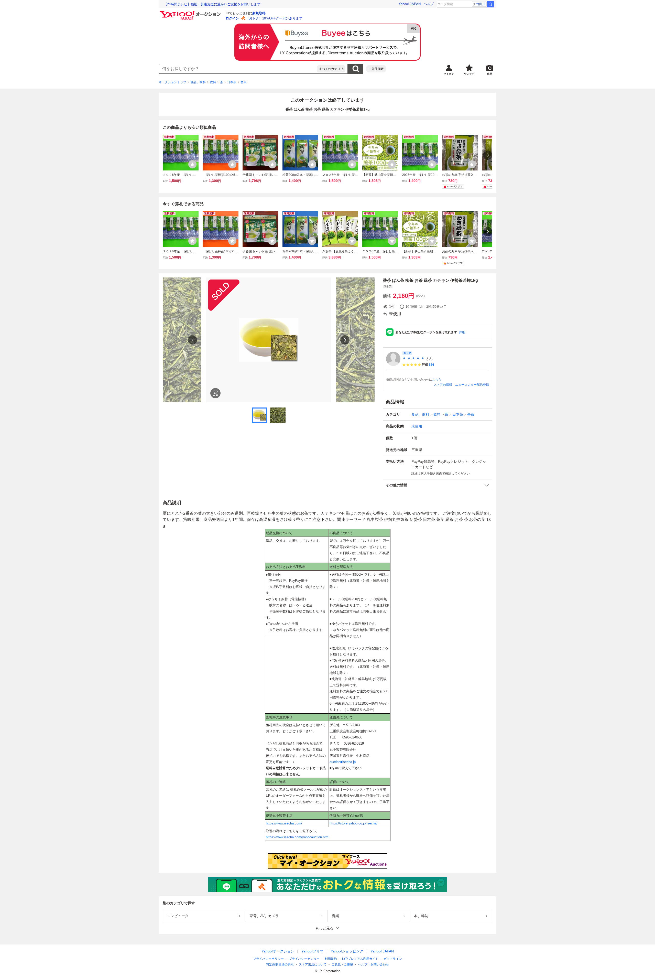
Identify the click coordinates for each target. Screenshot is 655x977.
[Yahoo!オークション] (191, 12)
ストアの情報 (443, 384)
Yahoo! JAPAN (410, 4)
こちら (436, 379)
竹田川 (480, 4)
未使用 (416, 426)
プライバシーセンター (304, 959)
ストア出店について (312, 964)
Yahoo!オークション (277, 951)
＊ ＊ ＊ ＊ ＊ (413, 359)
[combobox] (238, 68)
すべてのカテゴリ (331, 69)
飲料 (213, 82)
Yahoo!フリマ (312, 951)
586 (431, 365)
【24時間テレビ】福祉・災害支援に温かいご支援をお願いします (212, 4)
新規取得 (259, 13)
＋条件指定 (376, 69)
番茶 (244, 82)
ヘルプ (429, 4)
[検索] (490, 4)
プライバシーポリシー (268, 959)
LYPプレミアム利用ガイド (360, 959)
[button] (437, 485)
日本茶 (231, 82)
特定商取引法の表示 (280, 964)
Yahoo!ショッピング (347, 951)
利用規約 (331, 959)
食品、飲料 (198, 82)
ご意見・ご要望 (342, 964)
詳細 (462, 332)
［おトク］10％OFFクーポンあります (274, 18)
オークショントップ (172, 82)
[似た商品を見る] (215, 393)
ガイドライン (393, 959)
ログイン (232, 18)
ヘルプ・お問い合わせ (373, 964)
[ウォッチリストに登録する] (192, 164)
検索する (355, 69)
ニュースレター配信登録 (472, 384)
